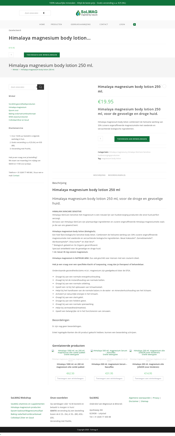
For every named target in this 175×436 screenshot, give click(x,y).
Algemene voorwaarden (140, 398)
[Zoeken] (47, 13)
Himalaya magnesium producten (26, 407)
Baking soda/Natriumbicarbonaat (26, 414)
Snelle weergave (71, 354)
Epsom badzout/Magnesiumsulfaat (27, 410)
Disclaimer (134, 401)
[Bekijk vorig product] (160, 86)
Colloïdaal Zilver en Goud (19, 120)
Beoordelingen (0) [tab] (116, 175)
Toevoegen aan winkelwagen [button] (70, 378)
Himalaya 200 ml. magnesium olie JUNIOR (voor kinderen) (148, 365)
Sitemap (144, 401)
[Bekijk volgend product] (164, 86)
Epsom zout (13, 110)
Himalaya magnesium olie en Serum (78, 360)
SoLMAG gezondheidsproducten (22, 104)
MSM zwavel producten (18, 117)
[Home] (9, 69)
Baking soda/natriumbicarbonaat (22, 113)
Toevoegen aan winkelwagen (42, 55)
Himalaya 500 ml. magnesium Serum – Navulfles (109, 365)
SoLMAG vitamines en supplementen (28, 404)
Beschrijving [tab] (99, 175)
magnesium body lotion (111, 158)
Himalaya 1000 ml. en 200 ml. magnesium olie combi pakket (70, 365)
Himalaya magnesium (118, 152)
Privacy (156, 398)
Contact (16, 175)
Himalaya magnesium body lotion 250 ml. (37, 69)
